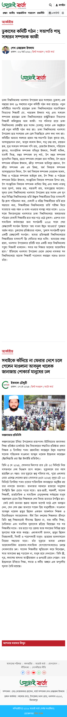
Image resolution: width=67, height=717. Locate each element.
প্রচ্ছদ (5, 13)
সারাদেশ (31, 13)
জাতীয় (12, 13)
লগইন (61, 5)
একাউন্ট (55, 13)
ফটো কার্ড (49, 51)
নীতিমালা (25, 667)
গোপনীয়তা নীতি (39, 667)
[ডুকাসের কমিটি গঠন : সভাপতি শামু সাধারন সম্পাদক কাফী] (33, 77)
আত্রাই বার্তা (40, 663)
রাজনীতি (40, 13)
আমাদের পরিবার (14, 663)
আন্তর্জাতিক (21, 13)
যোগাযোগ (52, 663)
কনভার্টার (28, 663)
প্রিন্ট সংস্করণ (38, 51)
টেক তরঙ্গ (38, 713)
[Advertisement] (33, 298)
